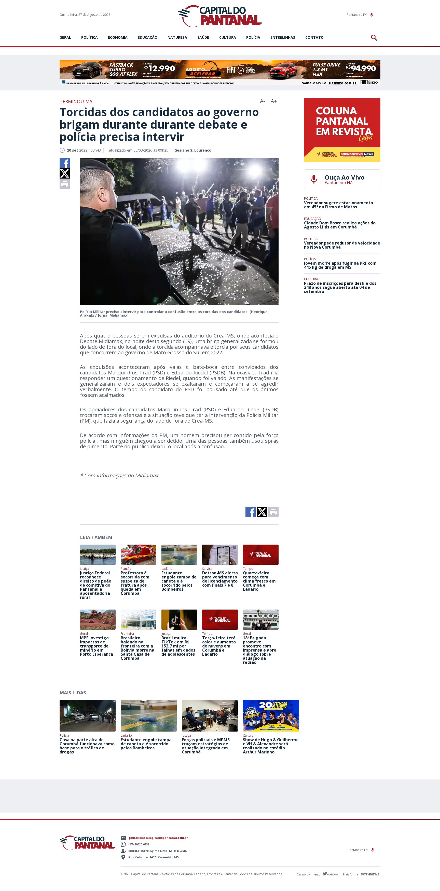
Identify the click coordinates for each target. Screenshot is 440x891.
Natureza (177, 37)
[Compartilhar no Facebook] (65, 163)
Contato (314, 37)
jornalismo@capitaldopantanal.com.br (158, 838)
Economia (118, 37)
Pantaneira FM (357, 14)
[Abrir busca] (374, 37)
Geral (65, 37)
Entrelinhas (282, 37)
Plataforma (351, 874)
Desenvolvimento (308, 874)
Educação (147, 37)
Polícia (253, 37)
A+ (274, 101)
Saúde (203, 37)
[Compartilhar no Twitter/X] (65, 173)
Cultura (227, 37)
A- (262, 101)
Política (89, 37)
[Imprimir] (65, 184)
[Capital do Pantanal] (220, 16)
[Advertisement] (342, 335)
